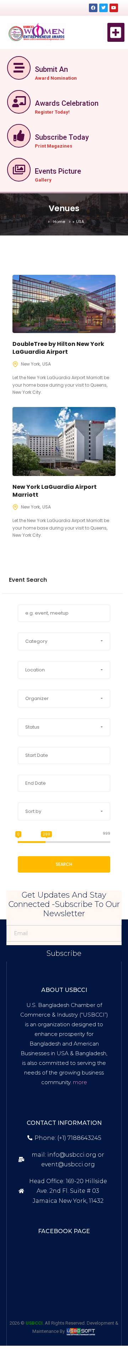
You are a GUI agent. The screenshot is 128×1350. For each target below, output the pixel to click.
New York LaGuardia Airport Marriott (54, 491)
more (80, 1082)
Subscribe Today (62, 137)
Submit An (51, 69)
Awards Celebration (66, 103)
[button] (116, 32)
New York (30, 364)
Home (59, 221)
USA (46, 364)
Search (64, 864)
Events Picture (58, 171)
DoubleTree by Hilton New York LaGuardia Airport (58, 348)
